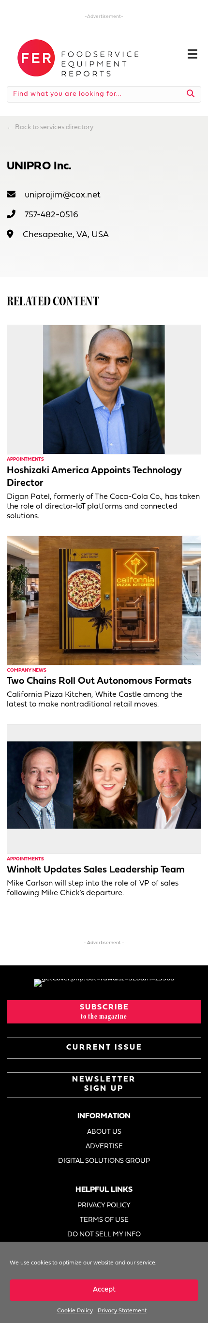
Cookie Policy (75, 1311)
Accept (104, 1289)
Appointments (25, 459)
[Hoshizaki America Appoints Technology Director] (104, 389)
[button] (104, 1011)
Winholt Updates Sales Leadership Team (96, 870)
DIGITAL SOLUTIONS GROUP (104, 1161)
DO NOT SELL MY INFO (104, 1234)
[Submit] (191, 94)
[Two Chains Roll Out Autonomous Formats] (104, 600)
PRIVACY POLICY (104, 1205)
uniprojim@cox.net (63, 195)
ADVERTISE (104, 1146)
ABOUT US (104, 1132)
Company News (26, 670)
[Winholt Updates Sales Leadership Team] (104, 789)
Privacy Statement (122, 1311)
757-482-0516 (51, 215)
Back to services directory (54, 127)
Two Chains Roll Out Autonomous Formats (99, 681)
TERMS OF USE (104, 1220)
